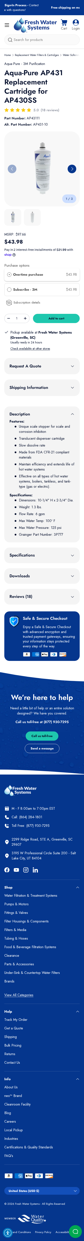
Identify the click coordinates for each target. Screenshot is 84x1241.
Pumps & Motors (16, 904)
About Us (11, 1087)
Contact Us (12, 1062)
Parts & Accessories (19, 964)
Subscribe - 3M (25, 289)
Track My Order (15, 1019)
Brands (9, 981)
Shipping (10, 1036)
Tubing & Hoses (16, 938)
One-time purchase (28, 274)
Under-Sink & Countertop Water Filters (32, 972)
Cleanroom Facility (17, 1104)
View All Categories (18, 995)
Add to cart (56, 318)
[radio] (9, 274)
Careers (10, 1121)
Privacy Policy (43, 1232)
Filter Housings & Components (26, 921)
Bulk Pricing (12, 1045)
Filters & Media (15, 929)
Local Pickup (13, 1130)
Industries (11, 1138)
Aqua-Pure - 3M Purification (24, 63)
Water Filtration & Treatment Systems (30, 895)
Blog (7, 1112)
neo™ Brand (13, 1095)
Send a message (42, 748)
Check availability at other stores (30, 348)
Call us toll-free (42, 736)
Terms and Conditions (17, 1232)
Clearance (11, 955)
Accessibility (63, 1232)
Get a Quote (13, 1028)
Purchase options (17, 265)
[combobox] (42, 40)
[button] (64, 25)
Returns (9, 1053)
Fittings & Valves (16, 912)
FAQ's (8, 1155)
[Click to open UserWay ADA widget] (8, 1233)
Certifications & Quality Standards (28, 1147)
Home (7, 55)
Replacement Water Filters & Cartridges (37, 55)
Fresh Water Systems (27, 1204)
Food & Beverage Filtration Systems (30, 947)
